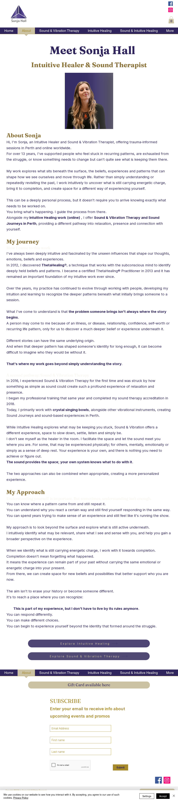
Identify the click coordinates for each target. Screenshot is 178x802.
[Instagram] (170, 10)
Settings (146, 796)
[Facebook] (170, 3)
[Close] (174, 796)
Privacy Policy (20, 797)
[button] (171, 20)
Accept (163, 796)
